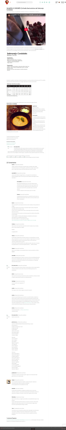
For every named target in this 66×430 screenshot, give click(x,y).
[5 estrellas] (26, 157)
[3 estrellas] (17, 157)
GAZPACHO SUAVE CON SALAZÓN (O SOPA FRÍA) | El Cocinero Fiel (18, 419)
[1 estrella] (9, 157)
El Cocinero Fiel (10, 11)
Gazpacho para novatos (11, 144)
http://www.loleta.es (25, 309)
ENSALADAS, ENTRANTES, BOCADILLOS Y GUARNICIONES (25, 11)
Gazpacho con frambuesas (11, 142)
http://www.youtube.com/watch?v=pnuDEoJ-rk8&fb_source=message (24, 220)
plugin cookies (63, 428)
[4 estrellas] (22, 157)
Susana (18, 194)
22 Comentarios (36, 11)
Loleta (13, 295)
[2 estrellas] (13, 157)
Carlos (13, 164)
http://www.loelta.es (27, 302)
